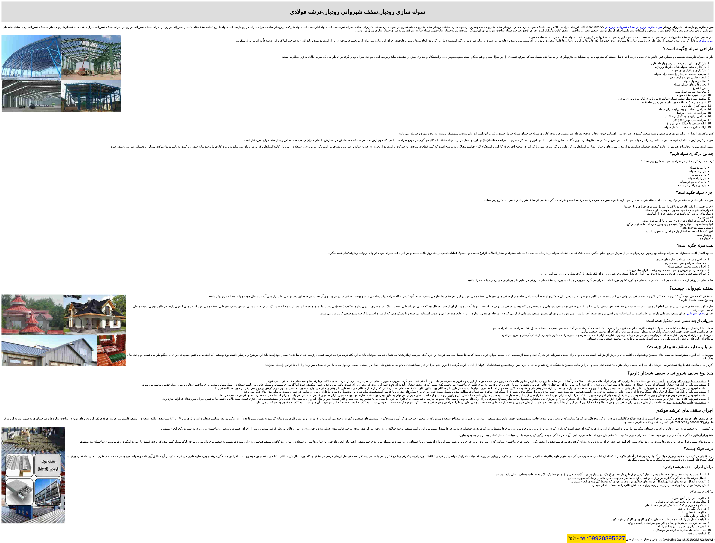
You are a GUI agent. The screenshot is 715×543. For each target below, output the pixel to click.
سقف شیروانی (696, 313)
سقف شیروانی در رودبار (620, 27)
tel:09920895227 (602, 538)
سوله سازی (706, 40)
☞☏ (596, 538)
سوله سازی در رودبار (649, 27)
